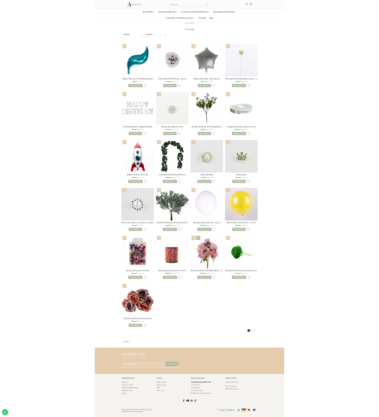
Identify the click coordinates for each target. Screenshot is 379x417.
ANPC (158, 387)
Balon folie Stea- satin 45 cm (207, 79)
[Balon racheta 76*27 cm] (137, 156)
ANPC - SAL (160, 390)
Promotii (202, 18)
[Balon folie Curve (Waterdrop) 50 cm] (137, 60)
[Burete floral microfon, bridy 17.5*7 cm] (241, 252)
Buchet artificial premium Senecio (172, 222)
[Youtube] (187, 400)
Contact (124, 393)
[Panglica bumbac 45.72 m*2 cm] (241, 108)
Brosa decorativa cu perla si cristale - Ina (137, 222)
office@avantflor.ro (233, 389)
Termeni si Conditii (127, 385)
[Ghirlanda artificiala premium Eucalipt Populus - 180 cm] (172, 156)
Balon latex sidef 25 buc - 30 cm (241, 222)
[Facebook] (183, 400)
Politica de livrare (127, 390)
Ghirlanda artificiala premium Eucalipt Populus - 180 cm (172, 175)
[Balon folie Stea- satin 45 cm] (206, 60)
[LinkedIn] (191, 400)
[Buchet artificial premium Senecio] (172, 204)
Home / (187, 23)
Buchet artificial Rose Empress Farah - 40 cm (138, 318)
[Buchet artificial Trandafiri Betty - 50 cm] (206, 252)
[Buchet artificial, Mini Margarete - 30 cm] (206, 108)
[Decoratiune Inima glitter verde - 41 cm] (241, 60)
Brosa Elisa (241, 175)
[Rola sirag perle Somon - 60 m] (172, 252)
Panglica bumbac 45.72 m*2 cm (241, 127)
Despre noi (125, 382)
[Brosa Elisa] (241, 156)
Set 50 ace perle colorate (137, 270)
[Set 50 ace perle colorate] (137, 252)
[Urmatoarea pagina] (254, 330)
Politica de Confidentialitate (171, 367)
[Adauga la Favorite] (145, 85)
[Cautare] (207, 4)
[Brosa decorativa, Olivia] (172, 108)
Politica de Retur (161, 385)
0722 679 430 (232, 386)
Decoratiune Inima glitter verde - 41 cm (241, 79)
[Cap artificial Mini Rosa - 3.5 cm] (172, 60)
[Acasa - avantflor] (137, 4)
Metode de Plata (161, 382)
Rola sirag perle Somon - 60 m (172, 270)
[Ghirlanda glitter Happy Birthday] (137, 108)
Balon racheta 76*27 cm (137, 175)
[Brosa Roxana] (206, 156)
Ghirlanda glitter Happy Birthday (137, 127)
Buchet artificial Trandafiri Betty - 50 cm (207, 270)
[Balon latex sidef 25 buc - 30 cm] (241, 204)
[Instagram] (195, 400)
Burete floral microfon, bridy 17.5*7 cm (241, 270)
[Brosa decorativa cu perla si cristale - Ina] (137, 204)
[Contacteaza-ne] (246, 4)
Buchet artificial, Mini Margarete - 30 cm (207, 127)
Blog (211, 18)
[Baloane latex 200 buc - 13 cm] (206, 204)
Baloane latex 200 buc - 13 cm (206, 222)
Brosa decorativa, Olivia (172, 127)
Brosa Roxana (207, 175)
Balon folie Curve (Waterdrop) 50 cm (138, 79)
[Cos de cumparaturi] (250, 4)
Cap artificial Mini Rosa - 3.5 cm (172, 79)
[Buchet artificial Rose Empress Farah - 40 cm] (137, 300)
